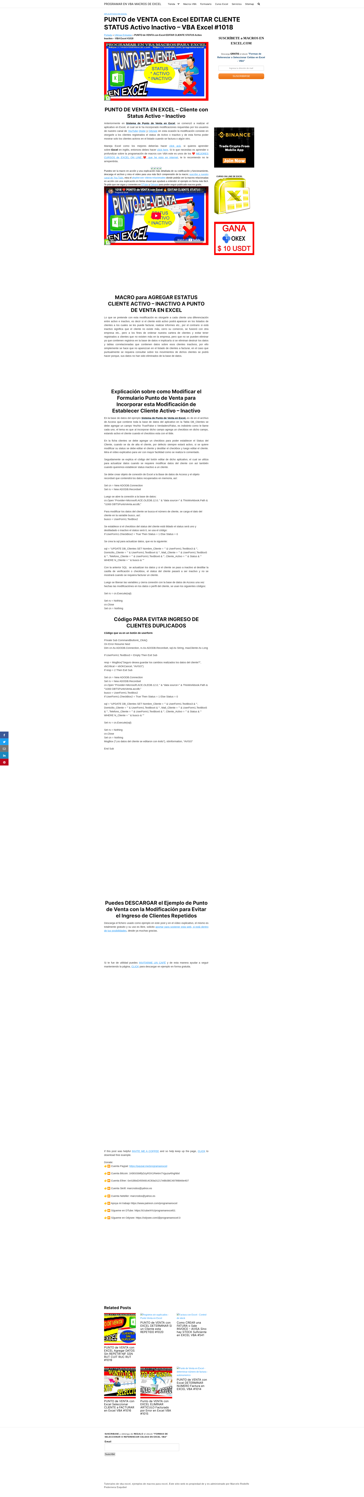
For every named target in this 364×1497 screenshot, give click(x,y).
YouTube (133, 131)
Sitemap (249, 4)
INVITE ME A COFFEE (145, 1151)
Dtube (142, 131)
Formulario (206, 4)
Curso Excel (221, 4)
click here (162, 149)
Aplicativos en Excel (115, 14)
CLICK (135, 966)
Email (108, 1441)
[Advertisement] (156, 268)
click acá (175, 146)
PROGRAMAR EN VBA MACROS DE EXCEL (132, 4)
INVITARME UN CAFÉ (152, 962)
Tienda (171, 4)
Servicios (237, 4)
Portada (108, 35)
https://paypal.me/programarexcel (148, 1166)
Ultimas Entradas (123, 35)
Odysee (153, 131)
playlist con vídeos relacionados (149, 178)
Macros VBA (190, 4)
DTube (144, 184)
